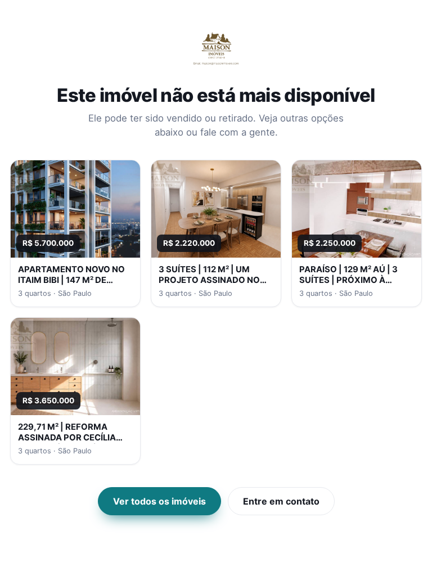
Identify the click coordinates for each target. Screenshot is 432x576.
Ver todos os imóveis (159, 501)
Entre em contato (281, 501)
